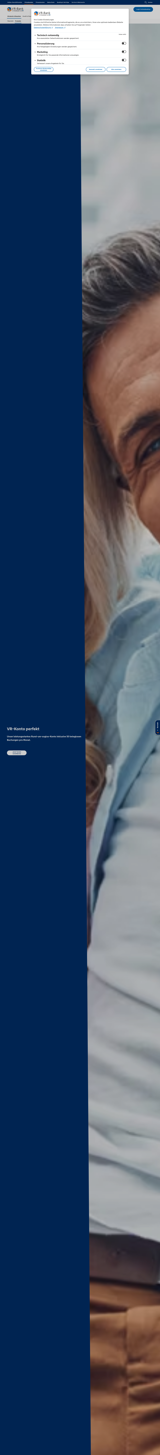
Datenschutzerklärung (42, 27)
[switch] (124, 43)
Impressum (59, 27)
